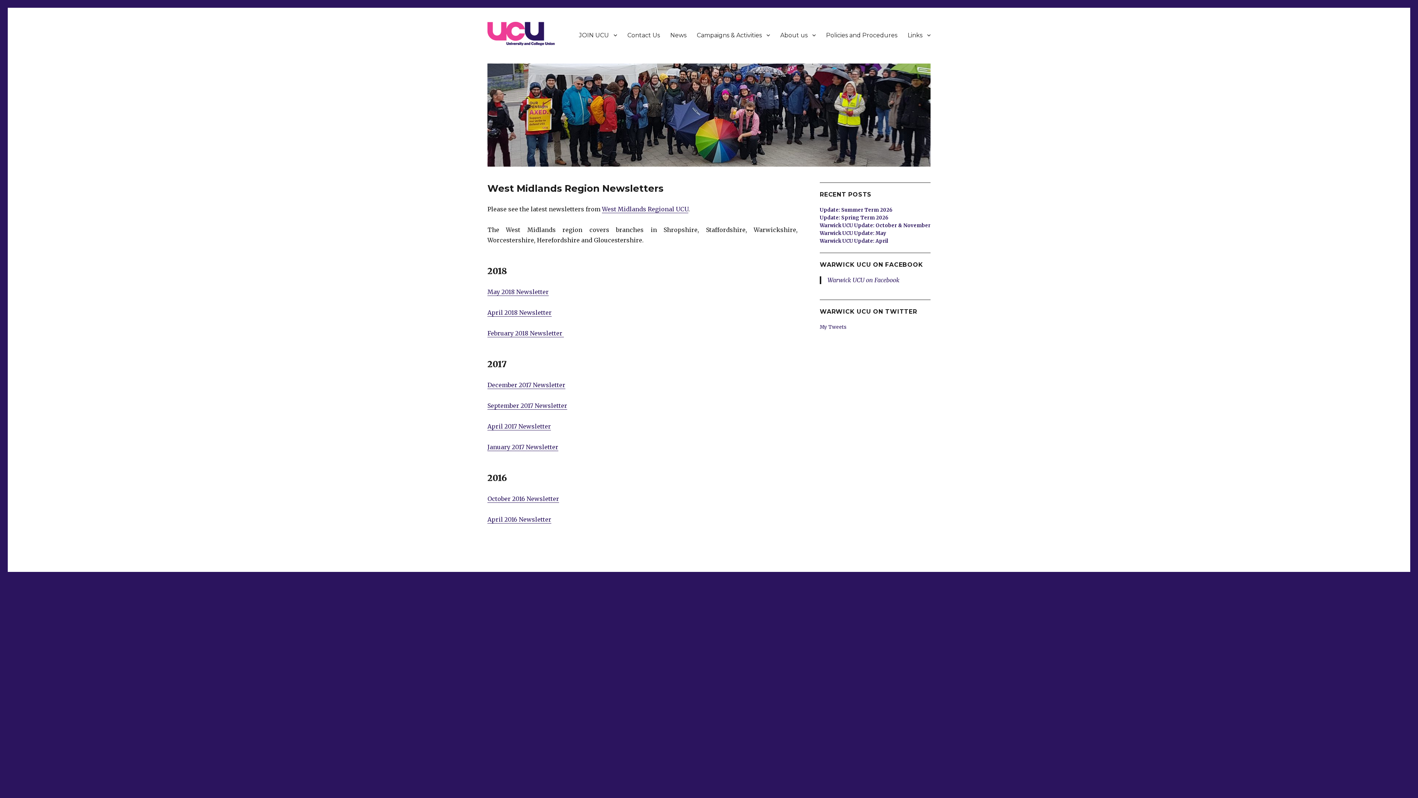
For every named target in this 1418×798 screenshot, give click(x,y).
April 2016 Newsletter (519, 519)
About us (794, 35)
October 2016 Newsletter (523, 498)
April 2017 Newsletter (519, 426)
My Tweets (833, 327)
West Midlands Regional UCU (645, 209)
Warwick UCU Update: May (853, 233)
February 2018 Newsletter (525, 333)
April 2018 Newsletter (519, 312)
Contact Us (643, 35)
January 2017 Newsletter (522, 447)
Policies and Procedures (861, 35)
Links (915, 35)
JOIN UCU (594, 35)
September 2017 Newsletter (527, 405)
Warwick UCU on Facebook (871, 264)
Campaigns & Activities (729, 35)
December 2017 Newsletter (526, 385)
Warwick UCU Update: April (854, 241)
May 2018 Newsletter (518, 292)
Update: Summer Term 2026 (856, 210)
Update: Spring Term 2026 (854, 218)
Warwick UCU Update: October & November (875, 225)
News (678, 35)
